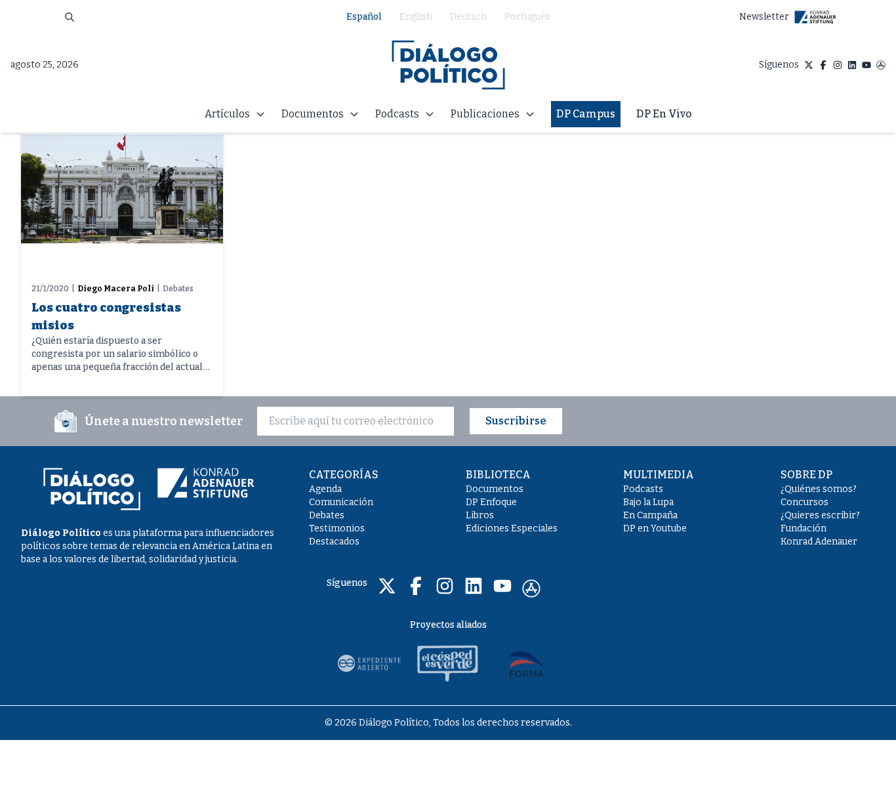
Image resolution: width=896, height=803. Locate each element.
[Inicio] (448, 65)
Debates (326, 515)
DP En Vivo (664, 114)
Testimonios (337, 528)
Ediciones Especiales (512, 528)
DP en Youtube (655, 528)
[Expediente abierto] (369, 663)
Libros (480, 515)
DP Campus (585, 114)
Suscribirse (515, 421)
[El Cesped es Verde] (448, 663)
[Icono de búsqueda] (69, 17)
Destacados (334, 541)
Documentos (494, 489)
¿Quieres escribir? (820, 515)
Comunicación (341, 502)
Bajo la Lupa (648, 502)
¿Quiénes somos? (819, 489)
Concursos (804, 502)
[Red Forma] (526, 663)
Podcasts (643, 489)
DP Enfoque (491, 502)
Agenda (325, 489)
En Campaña (650, 515)
